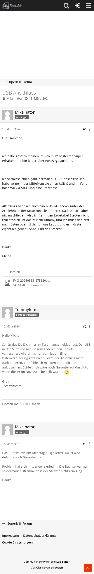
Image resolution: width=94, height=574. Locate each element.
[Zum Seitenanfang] (88, 568)
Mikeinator (14, 98)
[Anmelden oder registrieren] (77, 5)
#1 (85, 129)
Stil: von (47, 567)
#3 (85, 444)
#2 (85, 326)
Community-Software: (47, 561)
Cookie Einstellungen (17, 542)
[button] (66, 5)
